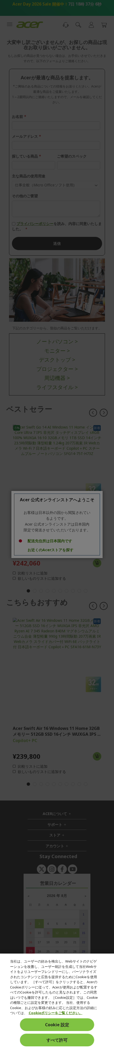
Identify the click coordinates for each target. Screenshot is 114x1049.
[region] (57, 1001)
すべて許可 (57, 1040)
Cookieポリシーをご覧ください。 (55, 1012)
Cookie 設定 (57, 1025)
